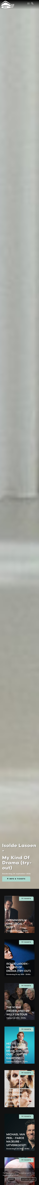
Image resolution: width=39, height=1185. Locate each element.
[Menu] (28, 3)
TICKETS (27, 898)
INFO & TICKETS (17, 879)
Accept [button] (11, 1179)
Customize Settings (28, 1179)
